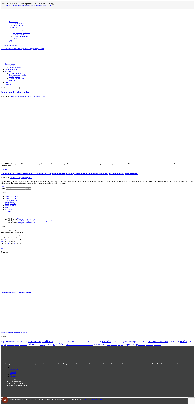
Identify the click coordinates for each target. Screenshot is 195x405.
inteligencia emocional (158, 341)
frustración (120, 341)
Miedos (183, 341)
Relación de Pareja (16, 178)
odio (5, 345)
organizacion (16, 345)
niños (2, 345)
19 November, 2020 (38, 96)
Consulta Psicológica (11, 196)
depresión (56, 341)
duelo (74, 341)
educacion (78, 341)
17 (2, 241)
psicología (42, 345)
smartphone (120, 345)
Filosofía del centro (11, 200)
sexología (8, 211)
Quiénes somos (15, 369)
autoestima (34, 341)
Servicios (13, 373)
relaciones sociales (88, 345)
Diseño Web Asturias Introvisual (93, 399)
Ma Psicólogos (14, 96)
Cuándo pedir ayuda (16, 371)
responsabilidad (100, 344)
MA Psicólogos (172, 341)
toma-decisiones (149, 345)
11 (5, 239)
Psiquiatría (8, 207)
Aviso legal (35, 399)
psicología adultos (55, 344)
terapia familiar (141, 345)
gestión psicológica (130, 342)
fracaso (114, 341)
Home (12, 367)
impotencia (140, 341)
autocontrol (25, 341)
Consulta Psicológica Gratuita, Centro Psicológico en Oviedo (36, 221)
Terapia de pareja (131, 345)
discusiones (61, 341)
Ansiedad (18, 342)
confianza (47, 341)
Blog (11, 374)
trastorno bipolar (157, 345)
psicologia (33, 344)
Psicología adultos (25, 96)
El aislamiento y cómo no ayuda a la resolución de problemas (16, 292)
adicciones (12, 341)
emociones (83, 341)
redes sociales (70, 345)
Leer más (4, 169)
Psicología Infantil (10, 205)
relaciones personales (79, 345)
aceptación (5, 342)
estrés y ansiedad (98, 341)
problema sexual (23, 345)
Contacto (13, 376)
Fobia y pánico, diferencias (15, 92)
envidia (88, 341)
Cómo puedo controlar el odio (26, 219)
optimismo (10, 345)
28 (14, 244)
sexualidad (114, 345)
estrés (91, 341)
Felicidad (106, 341)
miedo (177, 341)
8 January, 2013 (27, 178)
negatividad (190, 341)
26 (9, 244)
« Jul (2, 248)
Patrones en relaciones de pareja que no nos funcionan (14, 332)
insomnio (145, 341)
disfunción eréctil (68, 341)
